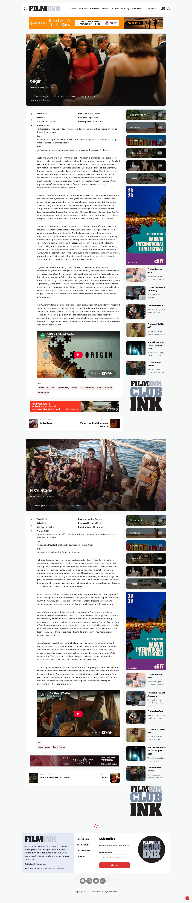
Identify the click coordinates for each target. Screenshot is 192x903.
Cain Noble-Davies (104, 388)
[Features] (146, 127)
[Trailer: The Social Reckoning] (136, 293)
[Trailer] (146, 178)
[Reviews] (146, 165)
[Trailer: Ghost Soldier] (136, 368)
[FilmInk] (44, 8)
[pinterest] (31, 125)
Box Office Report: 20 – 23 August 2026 (156, 345)
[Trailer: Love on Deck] (136, 275)
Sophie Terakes (59, 747)
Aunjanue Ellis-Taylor (46, 388)
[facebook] (31, 114)
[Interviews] (146, 153)
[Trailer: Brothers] (136, 311)
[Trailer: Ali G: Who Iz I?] (136, 330)
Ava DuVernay (63, 388)
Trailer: (155, 305)
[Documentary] (146, 115)
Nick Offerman (43, 393)
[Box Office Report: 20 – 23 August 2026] (136, 348)
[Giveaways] (146, 140)
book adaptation (87, 388)
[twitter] (31, 120)
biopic (74, 388)
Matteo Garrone (44, 747)
